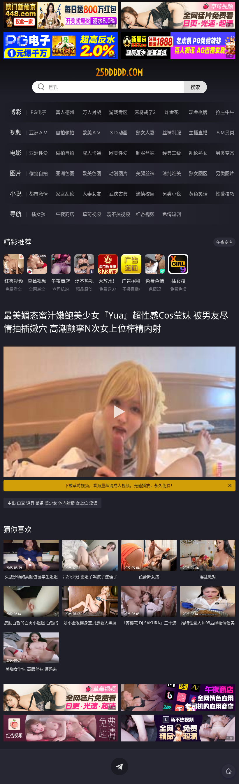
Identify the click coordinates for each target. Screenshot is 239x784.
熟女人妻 (145, 132)
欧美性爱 (118, 153)
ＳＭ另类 (225, 132)
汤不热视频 (118, 214)
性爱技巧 (225, 194)
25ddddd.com (119, 72)
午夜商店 (65, 214)
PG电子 (38, 112)
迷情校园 (145, 194)
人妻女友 (91, 194)
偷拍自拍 (65, 153)
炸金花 (172, 112)
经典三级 (171, 153)
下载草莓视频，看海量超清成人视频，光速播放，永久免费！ (119, 485)
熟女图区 (198, 173)
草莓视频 (91, 214)
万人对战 (91, 112)
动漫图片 (118, 173)
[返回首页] (229, 771)
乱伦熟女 (198, 153)
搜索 (195, 87)
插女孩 (38, 214)
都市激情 (38, 194)
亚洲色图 (65, 173)
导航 (16, 214)
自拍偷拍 (65, 132)
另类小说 (171, 194)
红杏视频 (145, 214)
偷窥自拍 (38, 173)
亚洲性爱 (38, 153)
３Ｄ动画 (118, 132)
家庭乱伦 (65, 194)
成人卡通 (91, 153)
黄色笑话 (198, 194)
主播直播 (198, 132)
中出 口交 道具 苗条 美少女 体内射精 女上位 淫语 (52, 503)
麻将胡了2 (145, 112)
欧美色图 (91, 173)
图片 (16, 173)
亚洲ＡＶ (38, 132)
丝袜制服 (171, 132)
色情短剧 (171, 214)
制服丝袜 (145, 153)
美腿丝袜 (145, 173)
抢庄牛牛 (225, 112)
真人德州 (65, 112)
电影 (16, 153)
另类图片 (225, 173)
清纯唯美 (171, 173)
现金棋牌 (198, 112)
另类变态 (225, 153)
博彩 (16, 112)
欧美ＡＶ (91, 132)
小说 (16, 194)
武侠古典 (118, 194)
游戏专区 (118, 112)
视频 (16, 132)
